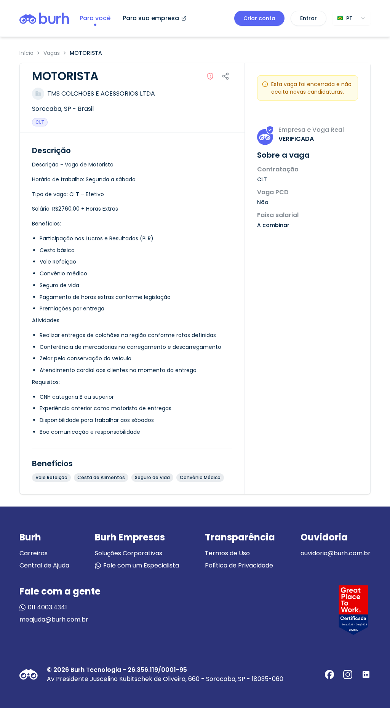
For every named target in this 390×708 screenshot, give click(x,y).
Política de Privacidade (239, 565)
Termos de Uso (227, 553)
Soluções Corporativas (128, 553)
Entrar (308, 18)
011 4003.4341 (47, 607)
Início (26, 53)
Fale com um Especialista (141, 565)
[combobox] (351, 18)
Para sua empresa (151, 18)
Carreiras (33, 553)
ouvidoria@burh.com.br (335, 553)
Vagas (51, 53)
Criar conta (259, 18)
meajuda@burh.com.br (53, 619)
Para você (95, 18)
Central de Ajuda (44, 565)
